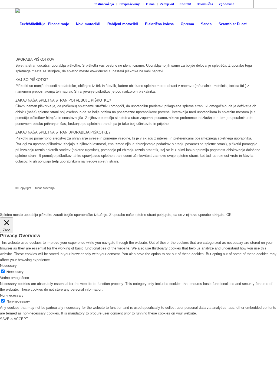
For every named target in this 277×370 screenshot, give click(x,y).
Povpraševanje (130, 4)
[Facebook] (241, 4)
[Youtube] (257, 4)
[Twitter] (249, 4)
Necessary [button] (8, 266)
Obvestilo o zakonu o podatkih (138, 203)
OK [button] (229, 215)
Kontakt (185, 4)
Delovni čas (205, 4)
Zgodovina (226, 4)
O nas (150, 4)
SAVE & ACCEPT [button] (14, 319)
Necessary (15, 272)
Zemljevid (167, 4)
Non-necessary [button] (12, 295)
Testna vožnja (104, 4)
